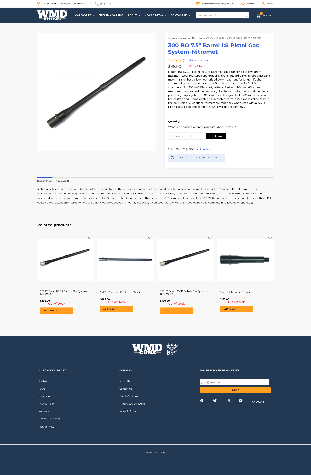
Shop (178, 38)
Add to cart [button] (110, 309)
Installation (45, 396)
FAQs (42, 388)
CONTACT (258, 402)
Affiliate (43, 381)
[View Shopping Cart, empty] (265, 15)
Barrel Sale (197, 38)
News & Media (127, 411)
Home (171, 38)
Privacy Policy (47, 403)
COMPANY (125, 370)
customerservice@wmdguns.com (218, 3)
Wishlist (250, 3)
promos (186, 38)
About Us (124, 381)
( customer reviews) (196, 60)
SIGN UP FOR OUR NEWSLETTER (219, 370)
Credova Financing (49, 418)
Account (270, 3)
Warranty (44, 411)
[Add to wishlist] (90, 241)
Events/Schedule (129, 396)
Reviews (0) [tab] (63, 180)
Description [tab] (44, 180)
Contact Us (125, 388)
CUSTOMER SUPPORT (52, 370)
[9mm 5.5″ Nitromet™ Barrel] (245, 260)
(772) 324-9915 (107, 3)
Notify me (216, 136)
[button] (92, 15)
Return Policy (204, 149)
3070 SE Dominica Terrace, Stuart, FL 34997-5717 (63, 3)
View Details (50, 310)
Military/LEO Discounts (132, 403)
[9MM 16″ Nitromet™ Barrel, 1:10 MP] (125, 260)
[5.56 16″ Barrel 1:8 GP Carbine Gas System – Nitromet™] (65, 260)
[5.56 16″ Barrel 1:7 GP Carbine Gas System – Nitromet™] (185, 260)
